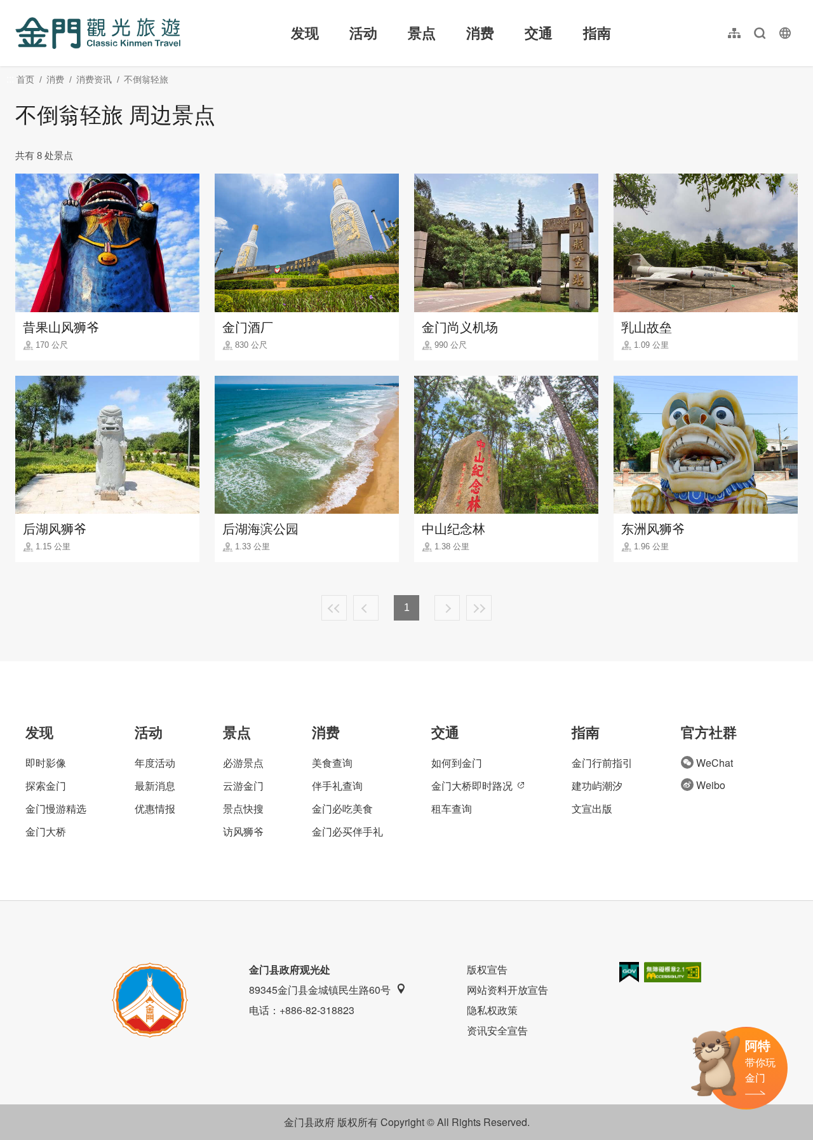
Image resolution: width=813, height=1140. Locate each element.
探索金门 (45, 785)
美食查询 (332, 762)
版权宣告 (487, 969)
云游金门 (243, 785)
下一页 (447, 608)
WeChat (714, 762)
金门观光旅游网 (97, 33)
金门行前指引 (602, 762)
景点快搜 (243, 808)
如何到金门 (456, 762)
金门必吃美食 (342, 808)
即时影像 (45, 762)
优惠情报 (155, 808)
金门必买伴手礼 (347, 831)
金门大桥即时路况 (472, 785)
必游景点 (243, 762)
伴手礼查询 (337, 785)
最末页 (479, 608)
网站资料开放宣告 (507, 989)
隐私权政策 (492, 1010)
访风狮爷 (243, 831)
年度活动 (155, 762)
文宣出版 (592, 808)
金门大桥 (45, 831)
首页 (25, 79)
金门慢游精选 (55, 808)
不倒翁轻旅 (146, 79)
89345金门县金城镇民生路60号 (320, 989)
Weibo (710, 785)
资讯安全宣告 (497, 1030)
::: (19, 7)
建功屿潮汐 (597, 785)
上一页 (366, 608)
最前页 (334, 608)
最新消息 (155, 785)
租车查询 (451, 808)
